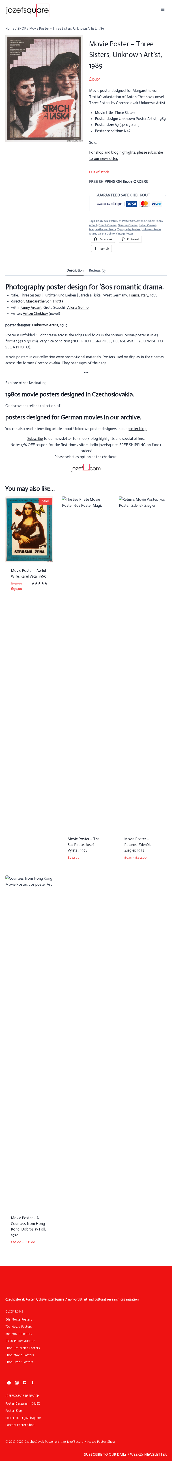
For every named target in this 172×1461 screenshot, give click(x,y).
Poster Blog (13, 1410)
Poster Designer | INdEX (22, 1403)
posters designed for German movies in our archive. (73, 417)
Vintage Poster (124, 233)
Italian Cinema (147, 225)
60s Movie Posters (18, 1319)
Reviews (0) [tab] (97, 270)
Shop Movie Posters (19, 1355)
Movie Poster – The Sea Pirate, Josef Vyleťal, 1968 (83, 844)
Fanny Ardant (31, 307)
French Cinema (107, 225)
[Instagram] (16, 1382)
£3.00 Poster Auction (20, 1341)
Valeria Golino (106, 233)
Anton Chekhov (145, 220)
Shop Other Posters (19, 1362)
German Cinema (128, 225)
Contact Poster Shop (19, 1425)
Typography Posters (128, 229)
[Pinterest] (24, 1382)
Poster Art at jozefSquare (23, 1418)
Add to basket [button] (23, 602)
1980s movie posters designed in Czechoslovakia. (69, 394)
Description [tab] (75, 270)
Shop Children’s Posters (22, 1348)
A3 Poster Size (127, 220)
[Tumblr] (32, 1382)
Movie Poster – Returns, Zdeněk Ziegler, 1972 (137, 844)
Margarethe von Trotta (102, 229)
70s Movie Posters (18, 1326)
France (134, 295)
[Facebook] (9, 1382)
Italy (144, 295)
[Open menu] (162, 9)
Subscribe (35, 438)
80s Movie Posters (106, 220)
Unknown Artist (45, 325)
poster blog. (137, 428)
